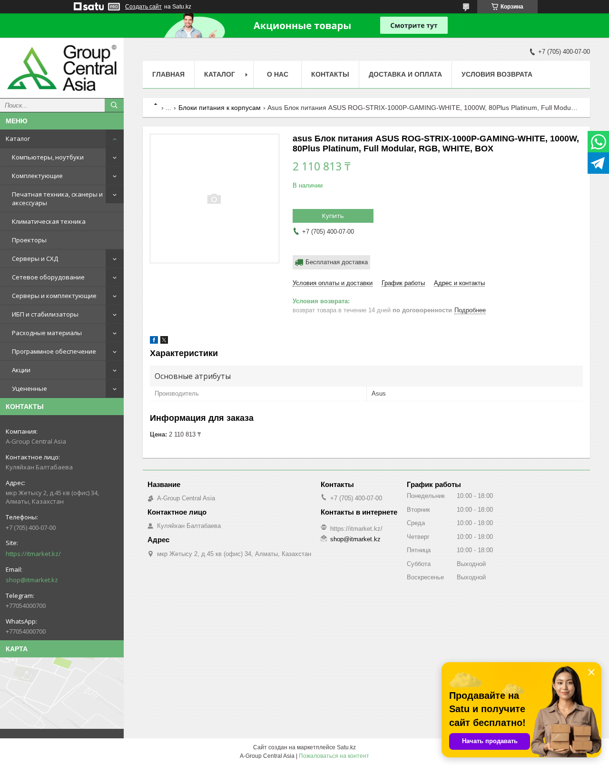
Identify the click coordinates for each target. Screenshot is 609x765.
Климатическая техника (49, 221)
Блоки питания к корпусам (219, 107)
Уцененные (29, 388)
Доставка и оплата (405, 74)
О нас (277, 74)
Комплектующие (37, 175)
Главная (168, 74)
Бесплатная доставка (336, 262)
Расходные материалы (47, 332)
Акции (21, 370)
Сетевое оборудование (48, 277)
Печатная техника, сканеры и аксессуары (57, 198)
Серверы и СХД (35, 258)
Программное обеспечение (54, 351)
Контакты (330, 74)
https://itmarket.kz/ (33, 553)
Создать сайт (143, 6)
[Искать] (114, 105)
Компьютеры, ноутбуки (48, 157)
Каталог (18, 138)
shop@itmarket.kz (32, 580)
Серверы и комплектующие (54, 295)
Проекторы (29, 240)
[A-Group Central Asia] (62, 68)
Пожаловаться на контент (334, 756)
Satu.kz (346, 747)
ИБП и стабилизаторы (45, 314)
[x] (164, 341)
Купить (333, 215)
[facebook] (154, 341)
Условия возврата (497, 74)
